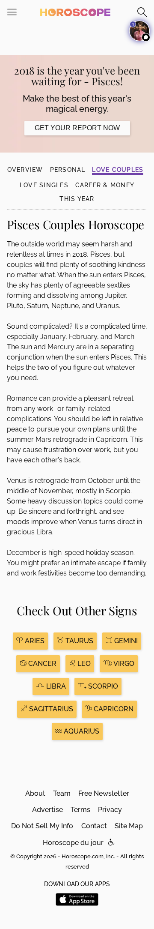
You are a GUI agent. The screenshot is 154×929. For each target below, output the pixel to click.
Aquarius (80, 731)
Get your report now (77, 128)
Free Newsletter (103, 793)
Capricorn (112, 709)
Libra (55, 686)
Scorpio (102, 686)
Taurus (78, 641)
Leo (83, 663)
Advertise (47, 810)
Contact (94, 826)
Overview (25, 169)
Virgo (123, 663)
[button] (111, 843)
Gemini (125, 641)
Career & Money (104, 185)
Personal (68, 169)
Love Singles (44, 185)
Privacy (110, 810)
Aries (33, 641)
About (35, 793)
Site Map (129, 826)
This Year (76, 198)
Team (62, 793)
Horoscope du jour (73, 843)
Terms (80, 810)
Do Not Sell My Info (42, 826)
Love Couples (117, 169)
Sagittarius (50, 709)
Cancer (41, 663)
